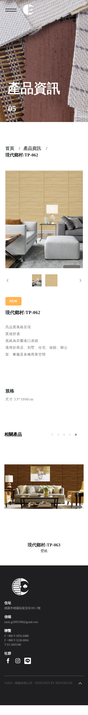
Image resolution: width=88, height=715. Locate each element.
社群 (7, 653)
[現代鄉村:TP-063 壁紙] (44, 486)
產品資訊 (32, 148)
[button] (7, 280)
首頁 (9, 148)
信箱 (7, 617)
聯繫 (7, 631)
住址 (7, 603)
